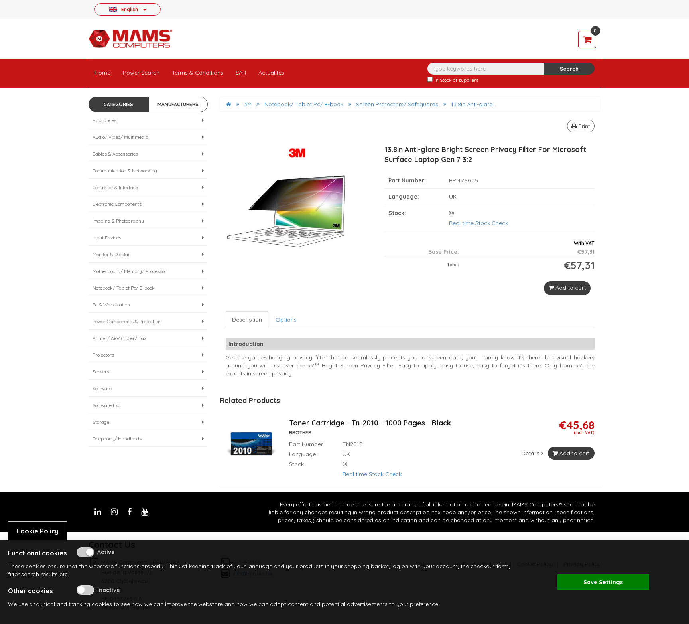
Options (286, 319)
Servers (101, 372)
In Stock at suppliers (456, 80)
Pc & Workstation (111, 305)
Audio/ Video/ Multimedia (120, 137)
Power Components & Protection (127, 321)
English (129, 9)
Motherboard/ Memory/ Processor (130, 271)
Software (102, 388)
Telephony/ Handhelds (117, 439)
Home (102, 72)
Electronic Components (117, 204)
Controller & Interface (115, 187)
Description (247, 319)
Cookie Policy (37, 531)
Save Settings (603, 582)
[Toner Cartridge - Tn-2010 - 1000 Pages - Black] (251, 448)
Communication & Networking (125, 171)
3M (248, 104)
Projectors (103, 355)
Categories (118, 104)
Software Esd (107, 405)
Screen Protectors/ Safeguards (397, 104)
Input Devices (107, 238)
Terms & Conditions (197, 72)
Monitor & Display (112, 254)
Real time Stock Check (478, 223)
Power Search (141, 72)
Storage (101, 422)
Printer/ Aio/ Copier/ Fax (119, 338)
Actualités (271, 72)
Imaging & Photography (118, 221)
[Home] (228, 104)
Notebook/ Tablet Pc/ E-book (124, 288)
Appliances (104, 120)
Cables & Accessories (115, 154)
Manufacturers (178, 104)
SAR (241, 72)
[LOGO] (130, 39)
